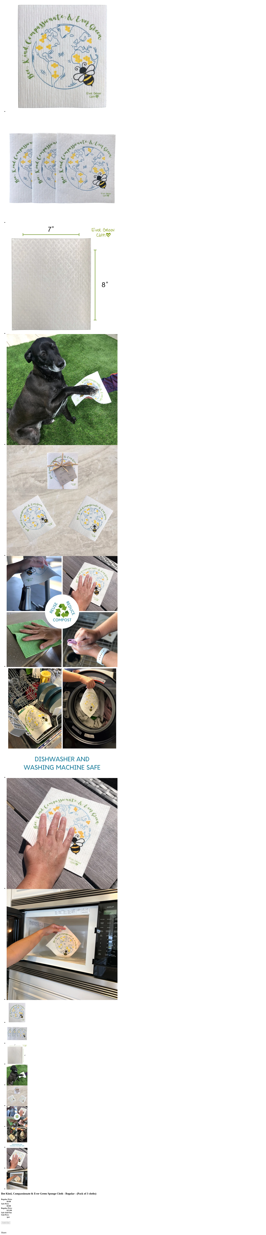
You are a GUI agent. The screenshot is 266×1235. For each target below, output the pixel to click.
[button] (133, 1225)
